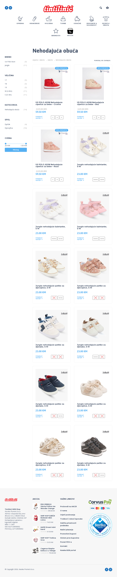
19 (6, 87)
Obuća (50, 60)
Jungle (7, 65)
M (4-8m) (8, 91)
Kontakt (63, 546)
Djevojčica (9, 128)
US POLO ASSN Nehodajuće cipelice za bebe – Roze (49, 165)
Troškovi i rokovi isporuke (71, 519)
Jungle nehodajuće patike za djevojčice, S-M (50, 287)
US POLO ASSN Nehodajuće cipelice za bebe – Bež (90, 103)
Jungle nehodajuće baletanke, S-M (92, 165)
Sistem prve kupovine (69, 538)
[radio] (53, 117)
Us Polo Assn (10, 62)
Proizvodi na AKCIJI (68, 506)
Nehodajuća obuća (12, 109)
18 (6, 84)
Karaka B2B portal (68, 550)
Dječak (7, 124)
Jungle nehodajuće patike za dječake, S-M (50, 346)
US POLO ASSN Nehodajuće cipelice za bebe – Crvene (49, 103)
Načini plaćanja (66, 530)
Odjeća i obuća (39, 60)
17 (6, 80)
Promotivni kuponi (68, 534)
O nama (63, 511)
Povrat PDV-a (66, 542)
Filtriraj (16, 150)
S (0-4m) (8, 95)
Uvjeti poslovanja (67, 515)
